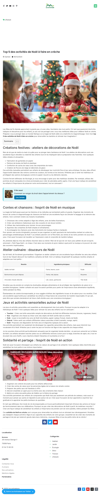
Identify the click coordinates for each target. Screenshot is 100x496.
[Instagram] (13, 6)
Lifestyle (8, 20)
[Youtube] (10, 6)
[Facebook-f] (4, 6)
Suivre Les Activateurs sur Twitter (18, 491)
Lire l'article (20, 197)
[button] (95, 6)
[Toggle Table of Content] (16, 141)
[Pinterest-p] (17, 6)
